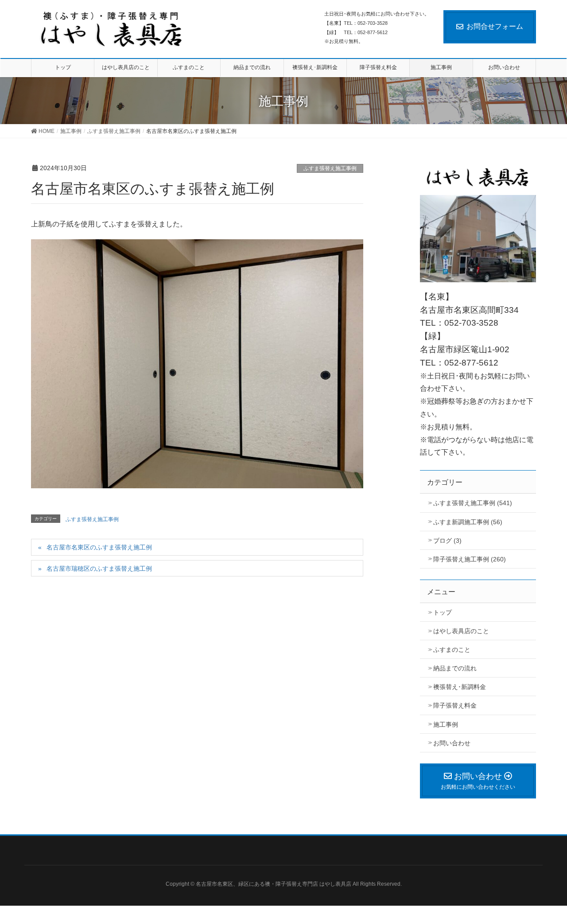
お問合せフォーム (494, 26)
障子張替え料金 (455, 705)
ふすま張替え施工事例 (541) (472, 502)
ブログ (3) (447, 540)
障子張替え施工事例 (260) (469, 559)
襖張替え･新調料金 (459, 686)
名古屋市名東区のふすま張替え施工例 (99, 547)
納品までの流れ (455, 668)
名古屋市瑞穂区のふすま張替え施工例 (99, 568)
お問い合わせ (451, 743)
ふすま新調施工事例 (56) (467, 522)
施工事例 (445, 724)
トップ (442, 612)
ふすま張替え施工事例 (330, 168)
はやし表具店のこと (461, 631)
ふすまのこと (451, 649)
